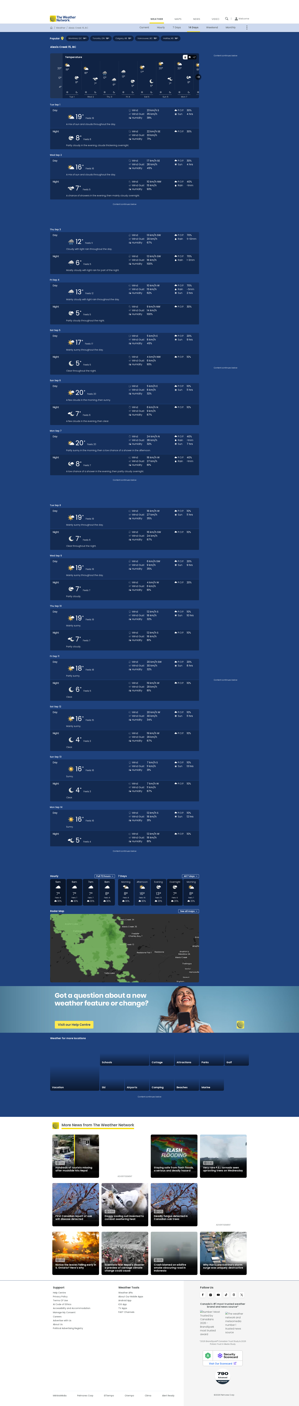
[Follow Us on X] (242, 1295)
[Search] (226, 18)
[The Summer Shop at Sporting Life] (237, 1078)
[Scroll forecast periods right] (198, 77)
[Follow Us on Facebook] (203, 1295)
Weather (60, 27)
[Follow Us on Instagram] (210, 1295)
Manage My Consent (64, 1312)
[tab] (185, 57)
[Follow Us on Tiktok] (226, 1295)
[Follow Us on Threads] (234, 1295)
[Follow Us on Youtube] (218, 1295)
